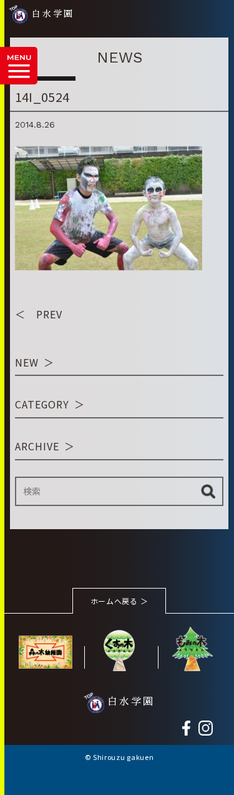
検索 (208, 491)
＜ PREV (38, 314)
